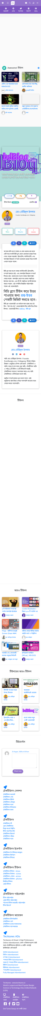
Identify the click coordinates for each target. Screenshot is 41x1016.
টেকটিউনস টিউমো (9, 857)
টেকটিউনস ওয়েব (6, 998)
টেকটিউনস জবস (8, 810)
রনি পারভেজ (8, 112)
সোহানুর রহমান (9, 615)
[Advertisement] (20, 44)
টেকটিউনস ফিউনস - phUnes (12, 879)
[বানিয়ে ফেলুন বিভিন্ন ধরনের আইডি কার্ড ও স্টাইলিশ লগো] (30, 624)
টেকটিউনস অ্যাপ (25, 998)
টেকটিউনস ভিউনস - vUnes (12, 874)
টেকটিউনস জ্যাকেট (9, 794)
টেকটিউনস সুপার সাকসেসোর (12, 924)
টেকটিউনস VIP (8, 921)
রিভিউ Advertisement (10, 965)
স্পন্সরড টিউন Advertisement (13, 960)
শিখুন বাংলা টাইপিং (9, 828)
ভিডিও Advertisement (10, 955)
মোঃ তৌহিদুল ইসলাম (25, 211)
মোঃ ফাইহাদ (29, 637)
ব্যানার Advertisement (10, 952)
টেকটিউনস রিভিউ (8, 799)
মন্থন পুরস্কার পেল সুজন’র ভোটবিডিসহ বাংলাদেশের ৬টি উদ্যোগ (30, 108)
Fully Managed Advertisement (14, 973)
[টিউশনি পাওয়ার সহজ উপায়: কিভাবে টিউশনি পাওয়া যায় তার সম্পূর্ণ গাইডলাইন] (10, 683)
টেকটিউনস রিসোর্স (9, 834)
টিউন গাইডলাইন (8, 898)
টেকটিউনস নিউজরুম (9, 807)
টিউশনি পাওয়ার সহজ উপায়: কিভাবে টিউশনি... (10, 692)
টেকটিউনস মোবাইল (16, 998)
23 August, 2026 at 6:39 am (20, 752)
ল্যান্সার (20, 11)
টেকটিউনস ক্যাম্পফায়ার (10, 926)
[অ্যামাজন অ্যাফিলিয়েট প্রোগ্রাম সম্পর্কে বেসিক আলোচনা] (30, 683)
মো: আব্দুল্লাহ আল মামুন (12, 659)
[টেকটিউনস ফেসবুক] (5, 1004)
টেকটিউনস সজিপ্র (8, 836)
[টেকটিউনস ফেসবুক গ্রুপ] (9, 1004)
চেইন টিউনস (7, 884)
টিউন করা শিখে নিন (9, 831)
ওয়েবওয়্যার (15, 202)
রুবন (27, 112)
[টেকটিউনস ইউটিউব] (18, 1004)
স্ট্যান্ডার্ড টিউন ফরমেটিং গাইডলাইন (14, 903)
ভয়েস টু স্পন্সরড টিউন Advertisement (15, 962)
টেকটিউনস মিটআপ (9, 855)
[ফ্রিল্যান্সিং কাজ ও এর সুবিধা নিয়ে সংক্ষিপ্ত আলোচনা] (10, 710)
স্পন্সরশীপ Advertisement (12, 970)
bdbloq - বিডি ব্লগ (25, 309)
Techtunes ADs (11, 936)
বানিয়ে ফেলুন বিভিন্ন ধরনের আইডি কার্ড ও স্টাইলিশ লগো (30, 633)
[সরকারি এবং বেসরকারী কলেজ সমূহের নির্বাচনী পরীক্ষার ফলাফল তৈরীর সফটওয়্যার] (10, 646)
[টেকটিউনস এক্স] (14, 1004)
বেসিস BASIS (9, 90)
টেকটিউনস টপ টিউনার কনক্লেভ (12, 852)
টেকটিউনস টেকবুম (9, 802)
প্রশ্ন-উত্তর (26, 295)
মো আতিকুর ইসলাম (11, 637)
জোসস (33, 243)
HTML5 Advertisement (11, 957)
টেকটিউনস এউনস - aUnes (12, 876)
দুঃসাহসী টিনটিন (30, 90)
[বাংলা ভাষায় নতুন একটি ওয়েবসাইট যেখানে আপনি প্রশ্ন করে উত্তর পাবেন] (30, 710)
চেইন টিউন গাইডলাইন (10, 900)
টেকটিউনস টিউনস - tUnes (11, 871)
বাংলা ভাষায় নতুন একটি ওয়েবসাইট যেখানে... (29, 720)
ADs (36, 11)
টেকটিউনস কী (7, 823)
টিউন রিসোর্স (7, 905)
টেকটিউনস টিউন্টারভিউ (10, 919)
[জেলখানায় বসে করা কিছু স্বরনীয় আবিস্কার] (30, 77)
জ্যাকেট (5, 11)
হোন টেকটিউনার (8, 826)
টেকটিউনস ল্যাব (8, 805)
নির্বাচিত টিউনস (8, 881)
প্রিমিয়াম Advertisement (11, 967)
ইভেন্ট (29, 11)
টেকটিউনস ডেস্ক (8, 797)
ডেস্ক (13, 11)
